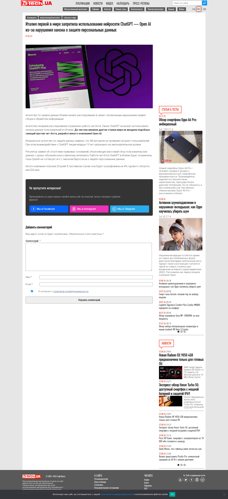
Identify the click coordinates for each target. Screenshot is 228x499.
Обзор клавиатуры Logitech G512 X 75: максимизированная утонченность (176, 296)
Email (29, 284)
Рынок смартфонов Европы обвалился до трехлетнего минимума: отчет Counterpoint (178, 461)
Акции (146, 479)
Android (107, 9)
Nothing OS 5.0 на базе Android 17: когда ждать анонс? (180, 429)
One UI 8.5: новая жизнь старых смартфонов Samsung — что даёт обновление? (179, 285)
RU (198, 9)
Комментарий (32, 241)
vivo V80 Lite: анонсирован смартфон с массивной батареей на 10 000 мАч (181, 418)
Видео (109, 4)
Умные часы (120, 9)
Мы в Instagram (86, 208)
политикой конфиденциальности (70, 291)
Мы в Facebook (46, 208)
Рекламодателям (101, 478)
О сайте (98, 475)
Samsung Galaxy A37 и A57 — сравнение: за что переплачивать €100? (181, 317)
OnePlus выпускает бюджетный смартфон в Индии (178, 440)
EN (204, 9)
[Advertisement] (182, 40)
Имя (29, 277)
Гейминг (95, 9)
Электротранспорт (156, 9)
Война (181, 9)
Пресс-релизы (141, 4)
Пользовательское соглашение (106, 487)
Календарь (123, 4)
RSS (145, 488)
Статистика (98, 484)
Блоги (146, 482)
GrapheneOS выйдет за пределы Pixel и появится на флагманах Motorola (181, 450)
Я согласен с (63, 291)
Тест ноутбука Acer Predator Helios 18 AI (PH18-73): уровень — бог (180, 328)
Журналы (148, 485)
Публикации (83, 4)
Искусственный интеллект (75, 9)
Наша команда (100, 481)
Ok (172, 494)
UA (193, 9)
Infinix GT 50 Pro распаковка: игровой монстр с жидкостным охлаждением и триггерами (180, 306)
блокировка (31, 17)
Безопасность (137, 9)
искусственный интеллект (50, 17)
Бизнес (171, 9)
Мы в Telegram (126, 208)
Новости (98, 4)
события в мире (70, 17)
